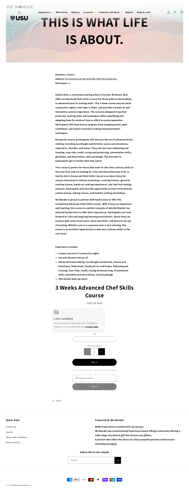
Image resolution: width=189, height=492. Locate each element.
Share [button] (58, 400)
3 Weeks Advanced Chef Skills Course (94, 339)
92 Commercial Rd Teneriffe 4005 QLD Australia (91, 78)
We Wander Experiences (21, 485)
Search (9, 432)
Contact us (11, 426)
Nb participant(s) (94, 346)
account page (91, 326)
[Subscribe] (117, 460)
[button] (45, 12)
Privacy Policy (13, 442)
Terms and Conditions (16, 437)
